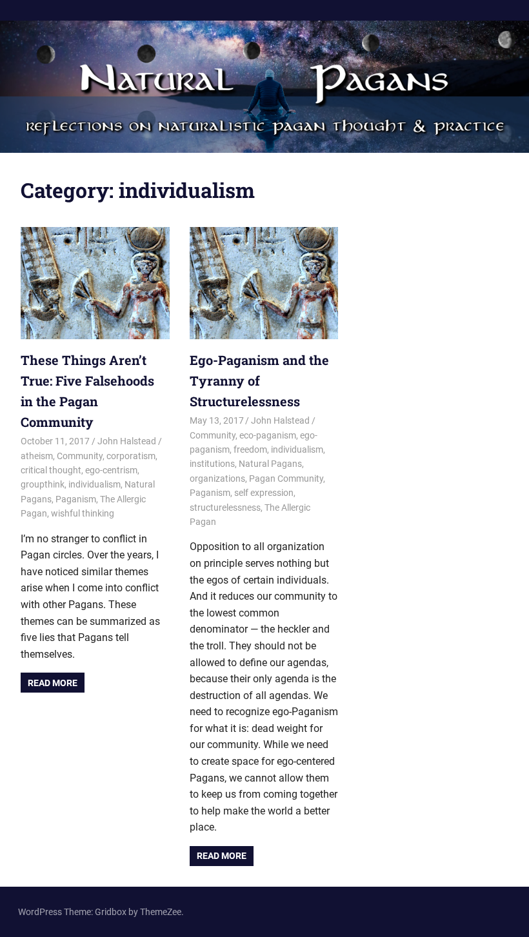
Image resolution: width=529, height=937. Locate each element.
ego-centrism (111, 470)
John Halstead (126, 441)
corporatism (130, 456)
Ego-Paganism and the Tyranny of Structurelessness (259, 380)
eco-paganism (267, 435)
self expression (264, 493)
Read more (52, 683)
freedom (250, 449)
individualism (94, 484)
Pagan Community (286, 478)
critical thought (51, 470)
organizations (217, 478)
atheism (37, 456)
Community (80, 456)
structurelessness (225, 507)
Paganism (75, 499)
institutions (212, 464)
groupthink (43, 484)
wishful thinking (82, 513)
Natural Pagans (270, 464)
